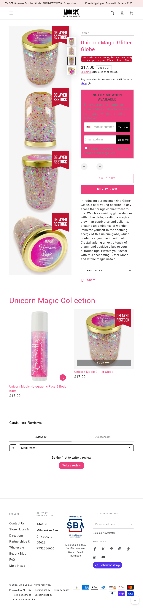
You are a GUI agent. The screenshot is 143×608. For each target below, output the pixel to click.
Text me (123, 127)
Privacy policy (61, 590)
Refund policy (42, 590)
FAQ (12, 559)
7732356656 (45, 548)
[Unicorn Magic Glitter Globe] (104, 339)
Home (84, 33)
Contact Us (17, 523)
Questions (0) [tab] (103, 436)
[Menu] (11, 13)
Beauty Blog (17, 553)
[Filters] (13, 447)
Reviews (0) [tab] (40, 436)
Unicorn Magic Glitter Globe (93, 372)
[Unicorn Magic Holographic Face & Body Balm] (39, 346)
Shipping (86, 72)
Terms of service (22, 595)
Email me (123, 139)
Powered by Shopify (20, 590)
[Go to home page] (71, 13)
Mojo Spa (24, 585)
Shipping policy (43, 595)
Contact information (24, 599)
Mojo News (17, 566)
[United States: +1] (88, 127)
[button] (112, 13)
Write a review (71, 465)
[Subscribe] (131, 524)
